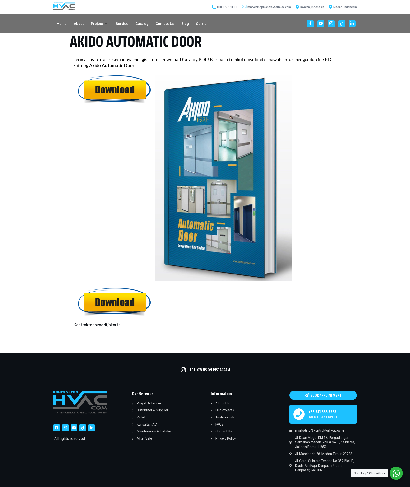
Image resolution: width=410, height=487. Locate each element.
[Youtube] (320, 23)
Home (62, 24)
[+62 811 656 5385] (299, 414)
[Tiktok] (82, 427)
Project (97, 24)
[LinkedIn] (352, 23)
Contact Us (165, 24)
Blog (185, 24)
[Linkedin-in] (91, 427)
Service (122, 24)
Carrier (202, 24)
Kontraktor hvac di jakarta (97, 324)
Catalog (142, 24)
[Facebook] (310, 23)
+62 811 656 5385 (322, 411)
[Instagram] (331, 23)
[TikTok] (341, 23)
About (79, 24)
